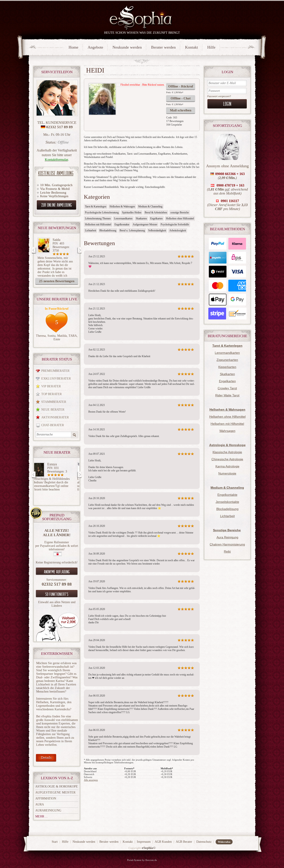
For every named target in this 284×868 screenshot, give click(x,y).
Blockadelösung (227, 509)
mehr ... (41, 816)
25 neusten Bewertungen (56, 281)
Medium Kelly (63, 464)
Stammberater (53, 401)
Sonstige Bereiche (227, 530)
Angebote (95, 47)
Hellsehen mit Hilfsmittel (227, 423)
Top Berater (51, 394)
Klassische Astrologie (227, 452)
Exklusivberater (56, 378)
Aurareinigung (48, 810)
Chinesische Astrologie (227, 459)
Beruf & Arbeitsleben (156, 212)
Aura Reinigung (227, 537)
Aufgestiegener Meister (145, 224)
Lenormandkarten (227, 352)
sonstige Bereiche (179, 212)
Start (55, 841)
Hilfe (211, 47)
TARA (73, 335)
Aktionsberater (55, 417)
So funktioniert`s (56, 594)
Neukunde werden (127, 47)
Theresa (41, 335)
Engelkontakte (227, 494)
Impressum (144, 841)
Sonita (51, 335)
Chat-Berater (52, 425)
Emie (56, 339)
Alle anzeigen (91, 780)
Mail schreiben (180, 110)
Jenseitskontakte (227, 502)
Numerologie (227, 473)
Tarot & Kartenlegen (95, 206)
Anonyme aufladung (57, 571)
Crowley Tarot (227, 388)
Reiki (227, 551)
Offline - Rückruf (180, 86)
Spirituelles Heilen (131, 212)
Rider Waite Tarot (227, 395)
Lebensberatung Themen (98, 218)
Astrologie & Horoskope (56, 786)
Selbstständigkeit (157, 230)
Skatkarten (227, 374)
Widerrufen (224, 841)
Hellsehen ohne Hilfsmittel (227, 416)
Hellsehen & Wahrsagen (122, 206)
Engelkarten (227, 381)
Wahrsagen (227, 431)
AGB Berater (184, 841)
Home (73, 47)
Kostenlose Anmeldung (55, 173)
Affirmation (45, 798)
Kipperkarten (227, 367)
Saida (56, 240)
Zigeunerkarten (227, 360)
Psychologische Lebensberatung (102, 212)
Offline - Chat (181, 98)
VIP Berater (51, 386)
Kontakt (191, 47)
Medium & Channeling (150, 206)
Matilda (62, 335)
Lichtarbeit (227, 516)
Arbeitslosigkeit (177, 230)
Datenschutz (203, 841)
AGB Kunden (163, 841)
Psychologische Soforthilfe (175, 224)
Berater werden (163, 47)
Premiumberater (55, 370)
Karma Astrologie (227, 466)
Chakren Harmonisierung (227, 544)
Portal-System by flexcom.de (142, 860)
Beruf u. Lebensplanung (132, 230)
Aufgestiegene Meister (55, 792)
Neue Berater (52, 409)
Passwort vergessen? (219, 96)
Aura (39, 804)
